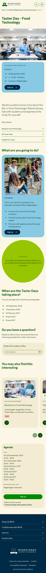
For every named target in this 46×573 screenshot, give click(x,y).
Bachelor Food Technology (11, 129)
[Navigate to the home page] (11, 4)
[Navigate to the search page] (36, 4)
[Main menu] (42, 4)
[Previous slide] (35, 435)
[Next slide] (40, 435)
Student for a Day (8, 140)
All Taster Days (7, 134)
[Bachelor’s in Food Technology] (6, 422)
